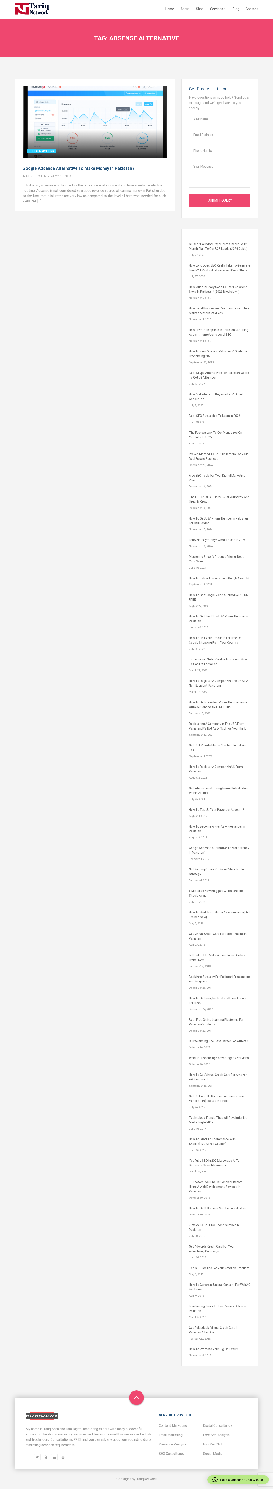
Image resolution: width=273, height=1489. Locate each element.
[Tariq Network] (32, 9)
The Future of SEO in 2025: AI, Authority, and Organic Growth (219, 499)
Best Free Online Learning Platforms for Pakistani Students (216, 1022)
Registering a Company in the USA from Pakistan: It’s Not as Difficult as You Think (217, 726)
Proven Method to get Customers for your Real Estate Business (218, 456)
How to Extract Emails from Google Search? (219, 578)
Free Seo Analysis (216, 1435)
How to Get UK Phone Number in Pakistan (217, 1208)
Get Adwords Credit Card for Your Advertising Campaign (212, 1249)
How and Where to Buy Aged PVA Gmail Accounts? (216, 397)
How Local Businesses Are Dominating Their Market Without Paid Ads (219, 311)
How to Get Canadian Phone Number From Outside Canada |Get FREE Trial (218, 705)
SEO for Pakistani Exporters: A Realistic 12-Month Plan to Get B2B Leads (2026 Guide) (218, 246)
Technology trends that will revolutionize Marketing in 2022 (218, 1120)
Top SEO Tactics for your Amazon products (219, 1268)
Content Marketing (173, 1426)
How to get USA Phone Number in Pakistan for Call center (218, 521)
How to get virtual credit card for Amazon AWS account (218, 1077)
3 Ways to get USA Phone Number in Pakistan (214, 1227)
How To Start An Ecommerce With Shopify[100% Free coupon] (212, 1141)
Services (217, 9)
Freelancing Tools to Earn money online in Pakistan (217, 1308)
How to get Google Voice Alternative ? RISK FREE (218, 597)
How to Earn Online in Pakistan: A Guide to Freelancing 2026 (218, 354)
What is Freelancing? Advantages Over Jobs (219, 1058)
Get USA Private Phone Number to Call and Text (218, 748)
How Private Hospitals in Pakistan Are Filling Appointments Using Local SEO (218, 332)
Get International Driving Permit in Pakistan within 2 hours (218, 790)
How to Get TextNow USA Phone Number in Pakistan (218, 619)
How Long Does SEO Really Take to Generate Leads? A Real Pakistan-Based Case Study (219, 268)
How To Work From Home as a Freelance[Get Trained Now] (219, 915)
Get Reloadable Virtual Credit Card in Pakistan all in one (213, 1330)
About (185, 9)
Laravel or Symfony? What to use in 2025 (217, 540)
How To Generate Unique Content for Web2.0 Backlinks (219, 1287)
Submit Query (220, 200)
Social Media (212, 1454)
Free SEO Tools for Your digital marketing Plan (217, 478)
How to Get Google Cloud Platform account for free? (218, 1000)
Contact (252, 9)
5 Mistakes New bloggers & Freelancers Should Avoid (216, 893)
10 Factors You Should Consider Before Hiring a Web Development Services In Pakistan (216, 1186)
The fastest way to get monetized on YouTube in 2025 (215, 435)
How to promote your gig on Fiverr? (213, 1349)
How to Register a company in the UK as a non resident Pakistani (218, 683)
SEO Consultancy (171, 1454)
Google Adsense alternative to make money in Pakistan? (78, 168)
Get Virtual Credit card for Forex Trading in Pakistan (218, 936)
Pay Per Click (213, 1444)
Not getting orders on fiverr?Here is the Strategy (216, 872)
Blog (235, 9)
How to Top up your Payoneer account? (216, 809)
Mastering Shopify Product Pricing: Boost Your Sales (217, 559)
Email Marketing (171, 1435)
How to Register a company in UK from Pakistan (216, 769)
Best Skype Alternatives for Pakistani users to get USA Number (219, 375)
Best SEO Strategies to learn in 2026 (214, 415)
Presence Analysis (172, 1444)
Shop (200, 9)
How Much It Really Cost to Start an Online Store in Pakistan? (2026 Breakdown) (218, 289)
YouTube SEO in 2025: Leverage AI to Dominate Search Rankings (214, 1163)
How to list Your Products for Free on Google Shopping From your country (215, 640)
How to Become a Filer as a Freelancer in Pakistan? (217, 829)
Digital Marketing (41, 151)
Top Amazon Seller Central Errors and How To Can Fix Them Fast (218, 662)
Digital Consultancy (217, 1426)
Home (169, 9)
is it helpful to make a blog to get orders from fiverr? (217, 958)
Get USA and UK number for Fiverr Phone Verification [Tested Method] (216, 1098)
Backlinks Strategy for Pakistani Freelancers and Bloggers (219, 979)
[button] (238, 1479)
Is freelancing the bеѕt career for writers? (218, 1041)
